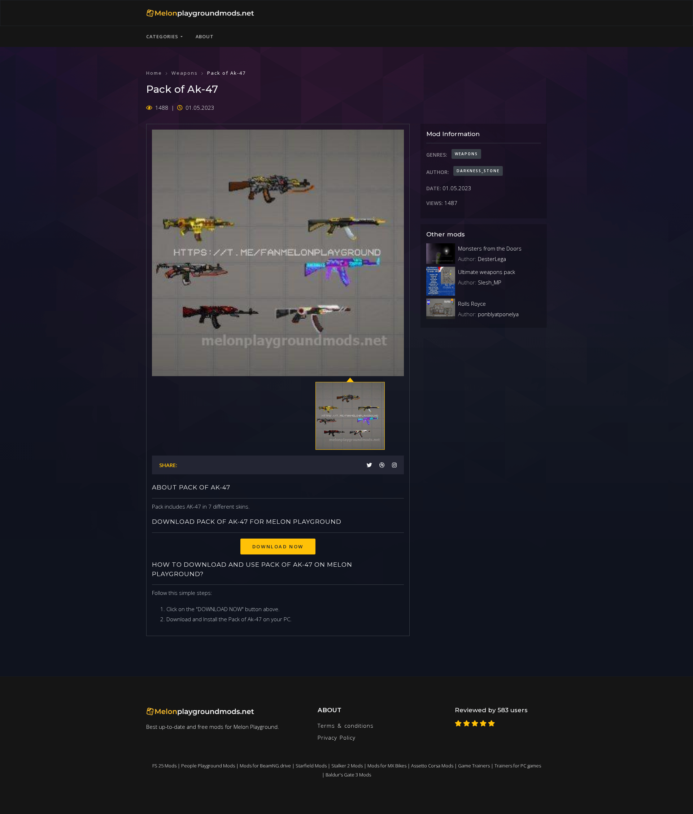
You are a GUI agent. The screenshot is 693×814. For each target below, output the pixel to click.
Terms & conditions (346, 725)
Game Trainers (474, 765)
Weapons (184, 73)
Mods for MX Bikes (386, 765)
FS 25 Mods (164, 765)
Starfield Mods (311, 765)
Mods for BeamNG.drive (265, 765)
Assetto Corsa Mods (432, 765)
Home (154, 73)
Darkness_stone (478, 170)
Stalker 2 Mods (347, 765)
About (205, 36)
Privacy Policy (337, 737)
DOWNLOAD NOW (278, 546)
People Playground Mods (208, 765)
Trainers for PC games (517, 765)
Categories (163, 36)
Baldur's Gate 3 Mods (348, 774)
